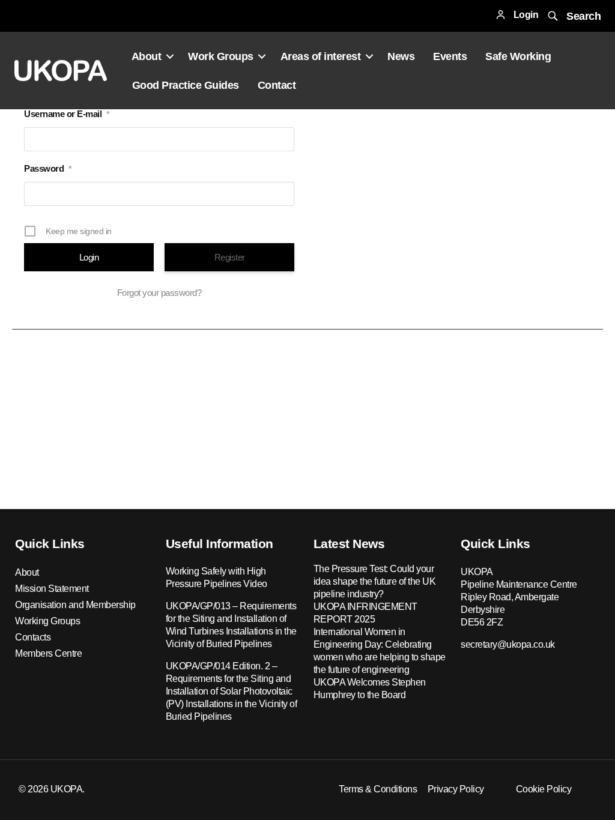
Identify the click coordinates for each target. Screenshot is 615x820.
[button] (573, 16)
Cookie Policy (544, 789)
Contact (277, 85)
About (147, 56)
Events (450, 56)
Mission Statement (52, 588)
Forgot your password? (159, 293)
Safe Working (518, 56)
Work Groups (220, 56)
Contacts (32, 637)
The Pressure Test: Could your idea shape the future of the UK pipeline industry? (375, 581)
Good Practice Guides (185, 85)
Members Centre (48, 653)
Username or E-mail (66, 114)
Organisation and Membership (75, 605)
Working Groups (47, 621)
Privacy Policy (456, 789)
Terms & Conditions (378, 789)
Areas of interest (320, 56)
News (400, 56)
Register (229, 257)
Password (47, 168)
